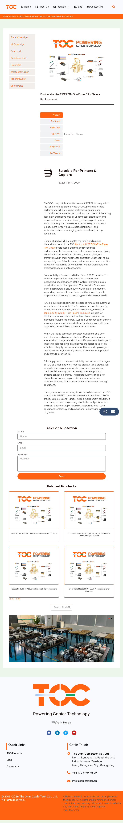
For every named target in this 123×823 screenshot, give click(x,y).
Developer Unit (18, 58)
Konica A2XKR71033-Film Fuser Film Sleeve (67, 313)
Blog (9, 759)
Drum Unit (16, 51)
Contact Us (13, 766)
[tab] (51, 115)
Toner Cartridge (19, 37)
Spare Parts (17, 85)
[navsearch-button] (113, 6)
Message (22, 454)
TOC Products (14, 753)
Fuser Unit (16, 65)
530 (18, 599)
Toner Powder (18, 78)
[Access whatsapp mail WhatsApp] (105, 411)
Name (20, 431)
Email (20, 442)
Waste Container (20, 71)
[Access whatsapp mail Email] (113, 411)
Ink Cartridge (17, 44)
